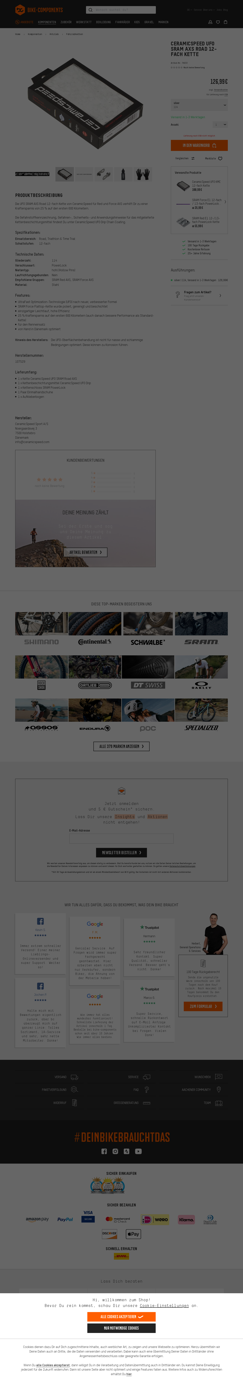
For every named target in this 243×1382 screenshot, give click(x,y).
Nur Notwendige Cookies (121, 1328)
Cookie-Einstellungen (164, 1305)
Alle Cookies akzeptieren (118, 1316)
